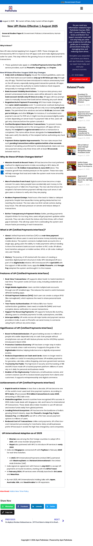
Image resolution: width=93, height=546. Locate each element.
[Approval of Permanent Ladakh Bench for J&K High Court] (71, 181)
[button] (81, 8)
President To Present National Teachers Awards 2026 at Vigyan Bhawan (84, 98)
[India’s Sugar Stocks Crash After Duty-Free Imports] (71, 166)
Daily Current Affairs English (42, 21)
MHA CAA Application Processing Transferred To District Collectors (85, 131)
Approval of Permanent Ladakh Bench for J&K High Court (85, 179)
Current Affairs (24, 21)
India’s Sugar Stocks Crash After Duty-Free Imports (85, 164)
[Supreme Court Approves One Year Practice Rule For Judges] (71, 116)
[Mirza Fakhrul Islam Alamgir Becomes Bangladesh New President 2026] (71, 150)
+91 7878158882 (77, 75)
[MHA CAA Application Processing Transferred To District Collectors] (71, 133)
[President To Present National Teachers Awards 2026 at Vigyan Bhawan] (71, 100)
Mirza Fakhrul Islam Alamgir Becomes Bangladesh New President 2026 (84, 148)
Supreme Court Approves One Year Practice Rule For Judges (85, 114)
